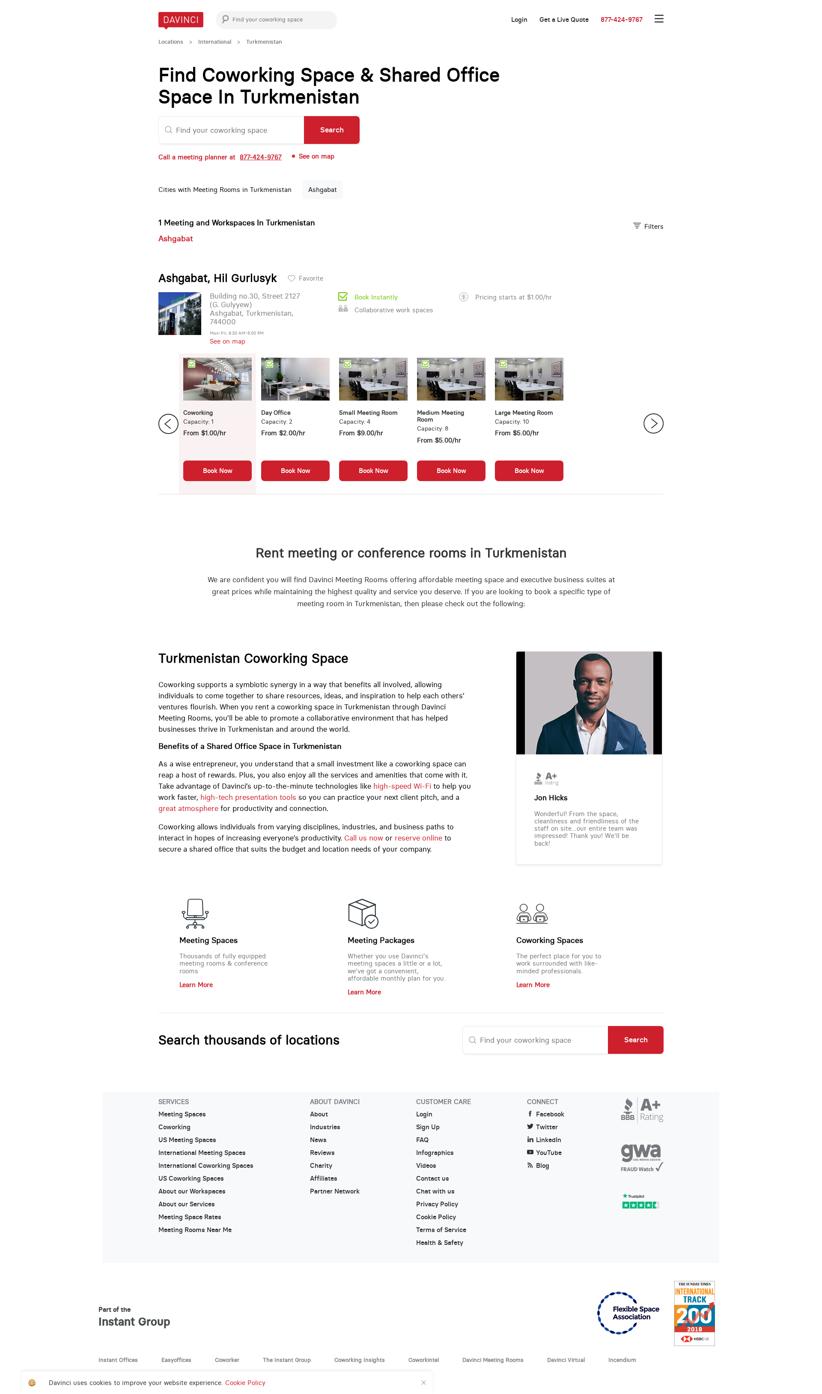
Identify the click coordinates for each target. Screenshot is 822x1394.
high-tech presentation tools (248, 797)
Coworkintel (423, 1359)
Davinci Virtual (566, 1359)
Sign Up (428, 1127)
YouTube (549, 1153)
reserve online (418, 838)
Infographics (435, 1153)
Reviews (322, 1153)
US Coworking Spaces (191, 1178)
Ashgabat (322, 189)
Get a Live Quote (564, 20)
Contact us (432, 1178)
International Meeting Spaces (202, 1153)
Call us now (363, 838)
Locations (170, 42)
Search (332, 130)
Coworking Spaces (549, 940)
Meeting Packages (381, 940)
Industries (325, 1127)
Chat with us (435, 1191)
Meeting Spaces (208, 940)
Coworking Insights (359, 1359)
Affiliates (323, 1178)
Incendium (622, 1359)
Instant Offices (118, 1359)
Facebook (550, 1114)
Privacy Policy (437, 1204)
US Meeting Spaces (187, 1140)
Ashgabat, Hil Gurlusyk (217, 278)
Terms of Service (441, 1230)
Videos (426, 1166)
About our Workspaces (192, 1191)
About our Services (186, 1204)
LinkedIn (548, 1140)
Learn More (196, 984)
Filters (654, 226)
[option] (217, 423)
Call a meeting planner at (220, 157)
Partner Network (335, 1191)
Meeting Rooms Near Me (195, 1230)
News (318, 1140)
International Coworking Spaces (205, 1166)
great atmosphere (188, 808)
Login (519, 20)
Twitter (547, 1127)
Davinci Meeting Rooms (493, 1359)
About (319, 1114)
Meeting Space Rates (189, 1217)
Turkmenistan (264, 42)
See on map (227, 341)
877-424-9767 (622, 20)
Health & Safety (439, 1243)
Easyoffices (176, 1359)
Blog (542, 1166)
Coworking (174, 1127)
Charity (321, 1166)
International (214, 42)
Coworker (227, 1359)
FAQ (422, 1140)
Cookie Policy (436, 1217)
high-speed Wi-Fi (402, 786)
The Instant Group (287, 1359)
